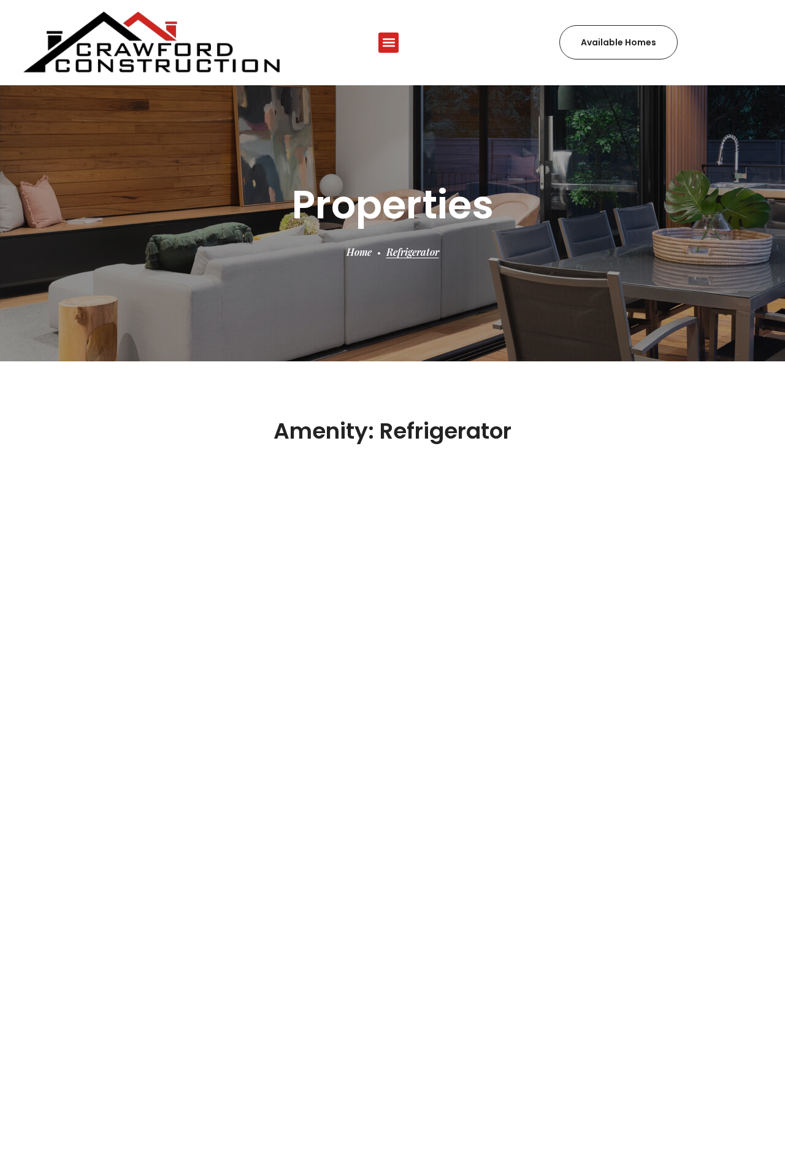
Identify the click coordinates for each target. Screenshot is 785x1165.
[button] (388, 43)
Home (359, 251)
